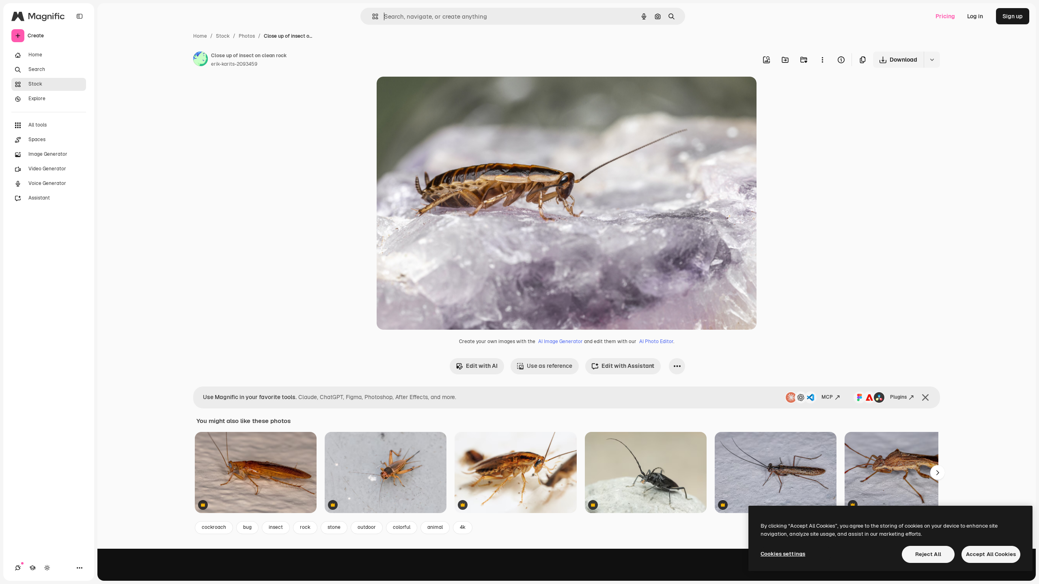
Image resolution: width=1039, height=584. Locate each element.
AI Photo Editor (656, 341)
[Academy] (32, 567)
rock (305, 527)
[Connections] (17, 567)
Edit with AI (482, 365)
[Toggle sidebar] (79, 16)
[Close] (925, 397)
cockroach (214, 527)
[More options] (822, 60)
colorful (401, 527)
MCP (827, 397)
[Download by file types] (932, 60)
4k (463, 527)
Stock (223, 36)
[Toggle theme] (47, 567)
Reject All (928, 554)
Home (200, 36)
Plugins (898, 397)
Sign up (1012, 16)
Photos (247, 36)
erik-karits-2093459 (234, 64)
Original (428, 92)
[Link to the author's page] (200, 60)
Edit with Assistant (627, 365)
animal (435, 527)
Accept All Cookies (991, 554)
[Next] (937, 472)
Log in (975, 16)
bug (247, 527)
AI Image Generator (560, 341)
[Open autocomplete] (372, 16)
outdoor (367, 527)
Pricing (945, 16)
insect (276, 527)
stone (334, 527)
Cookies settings (783, 553)
